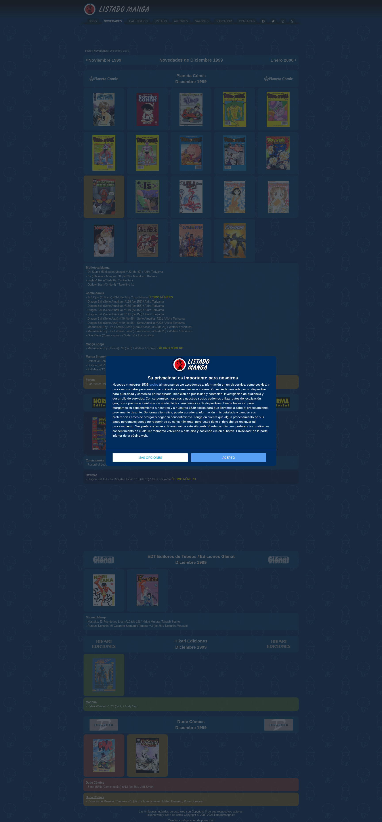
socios (153, 384)
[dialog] (191, 411)
